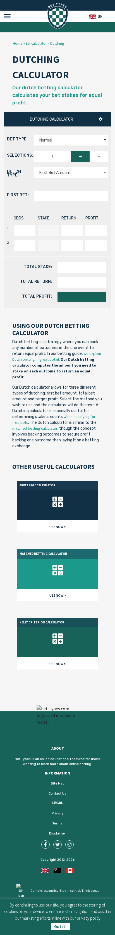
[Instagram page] (69, 844)
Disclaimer (57, 833)
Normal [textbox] (45, 140)
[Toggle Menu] (7, 16)
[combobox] (71, 140)
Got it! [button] (60, 926)
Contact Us (57, 793)
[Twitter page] (57, 844)
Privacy (58, 813)
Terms (57, 823)
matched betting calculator (35, 428)
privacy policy (88, 918)
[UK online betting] (44, 870)
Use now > (57, 527)
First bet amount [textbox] (55, 172)
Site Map (57, 783)
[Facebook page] (45, 844)
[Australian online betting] (57, 870)
